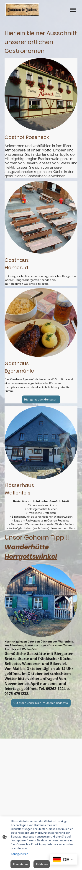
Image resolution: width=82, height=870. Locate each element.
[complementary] (63, 859)
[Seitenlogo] (22, 9)
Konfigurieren (19, 854)
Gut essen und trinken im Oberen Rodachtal (41, 703)
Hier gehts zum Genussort (41, 399)
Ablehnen (42, 864)
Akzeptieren (20, 864)
